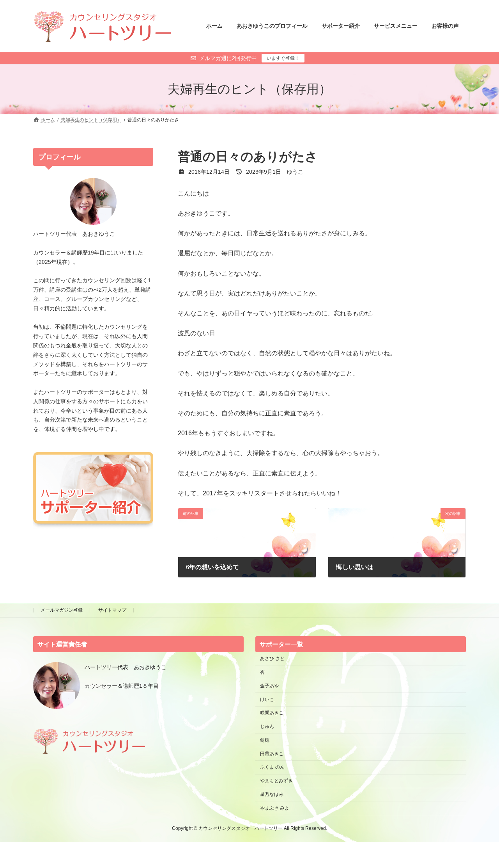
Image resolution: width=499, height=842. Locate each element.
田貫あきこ (271, 754)
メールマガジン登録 (62, 610)
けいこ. (267, 699)
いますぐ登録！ (283, 58)
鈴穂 (264, 740)
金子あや (269, 686)
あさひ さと (274, 659)
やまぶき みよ (274, 808)
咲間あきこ (271, 713)
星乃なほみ (271, 794)
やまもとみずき (276, 781)
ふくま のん (272, 767)
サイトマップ (112, 610)
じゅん (267, 726)
